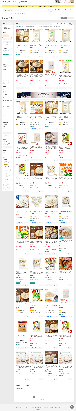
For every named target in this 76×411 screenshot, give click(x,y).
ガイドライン (37, 407)
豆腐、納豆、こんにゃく (13, 13)
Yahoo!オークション (42, 405)
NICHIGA (31, 114)
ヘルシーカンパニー (33, 42)
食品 (6, 13)
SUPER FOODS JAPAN (19, 208)
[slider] (2, 37)
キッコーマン (61, 146)
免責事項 (41, 407)
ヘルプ (73, 3)
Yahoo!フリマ (49, 405)
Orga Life (17, 365)
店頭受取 (5, 69)
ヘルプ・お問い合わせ (50, 407)
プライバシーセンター (27, 407)
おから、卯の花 (8, 18)
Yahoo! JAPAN (55, 3)
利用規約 (33, 407)
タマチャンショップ (33, 177)
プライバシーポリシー (19, 407)
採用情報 (45, 407)
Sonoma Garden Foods (48, 240)
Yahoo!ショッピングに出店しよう (65, 3)
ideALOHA (17, 42)
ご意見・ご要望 (57, 407)
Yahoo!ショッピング (27, 405)
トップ (3, 13)
